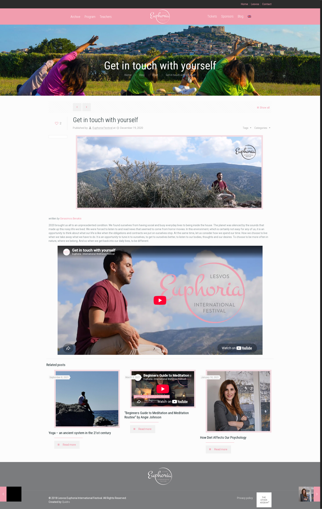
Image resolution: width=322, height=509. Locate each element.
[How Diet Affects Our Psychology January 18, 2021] (309, 494)
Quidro (66, 501)
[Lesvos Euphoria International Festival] (160, 16)
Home (244, 4)
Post (155, 74)
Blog (142, 74)
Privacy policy (245, 498)
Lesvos (255, 4)
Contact (267, 4)
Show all (265, 107)
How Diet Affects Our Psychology (223, 437)
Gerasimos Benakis (70, 218)
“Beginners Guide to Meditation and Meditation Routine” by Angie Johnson (156, 415)
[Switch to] (249, 16)
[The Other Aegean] (264, 506)
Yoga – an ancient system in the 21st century (80, 433)
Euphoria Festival (103, 127)
